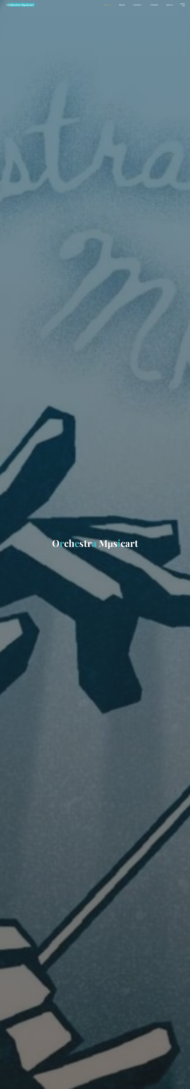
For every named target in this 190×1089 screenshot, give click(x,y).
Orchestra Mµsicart (20, 5)
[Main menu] (182, 4)
